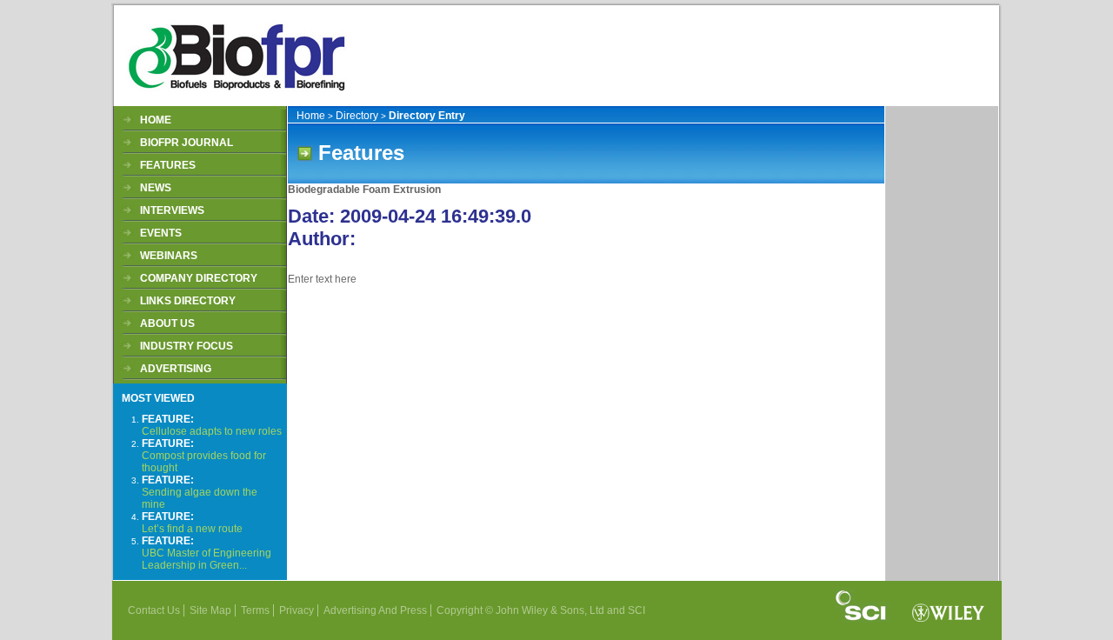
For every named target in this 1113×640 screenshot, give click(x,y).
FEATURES (168, 165)
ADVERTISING (175, 369)
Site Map (210, 610)
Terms (255, 610)
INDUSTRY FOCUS (186, 346)
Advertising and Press (375, 610)
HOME (155, 120)
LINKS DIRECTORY (188, 301)
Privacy (296, 610)
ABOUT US (167, 323)
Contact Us (154, 610)
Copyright (460, 610)
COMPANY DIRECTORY (198, 278)
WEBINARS (168, 256)
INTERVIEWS (172, 210)
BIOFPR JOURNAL (186, 143)
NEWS (155, 188)
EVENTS (161, 233)
